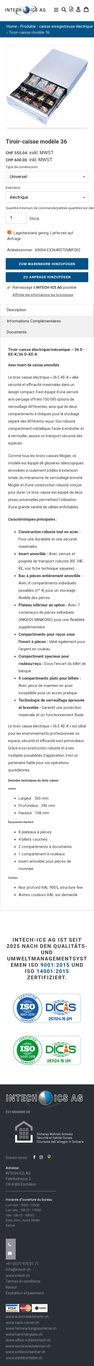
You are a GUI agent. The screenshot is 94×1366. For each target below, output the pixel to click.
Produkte (28, 26)
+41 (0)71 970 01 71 (22, 1264)
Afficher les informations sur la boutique (43, 295)
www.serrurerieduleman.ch (28, 1346)
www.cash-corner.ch (22, 1323)
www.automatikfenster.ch (27, 1316)
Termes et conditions (23, 1281)
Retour (11, 1287)
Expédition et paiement (25, 1293)
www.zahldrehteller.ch (24, 1358)
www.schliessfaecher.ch (25, 1352)
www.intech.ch (18, 1275)
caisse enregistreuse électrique (66, 26)
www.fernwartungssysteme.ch (31, 1328)
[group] (47, 86)
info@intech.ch (18, 1269)
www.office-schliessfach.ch (28, 1340)
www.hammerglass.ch (24, 1334)
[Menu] (56, 9)
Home (12, 26)
